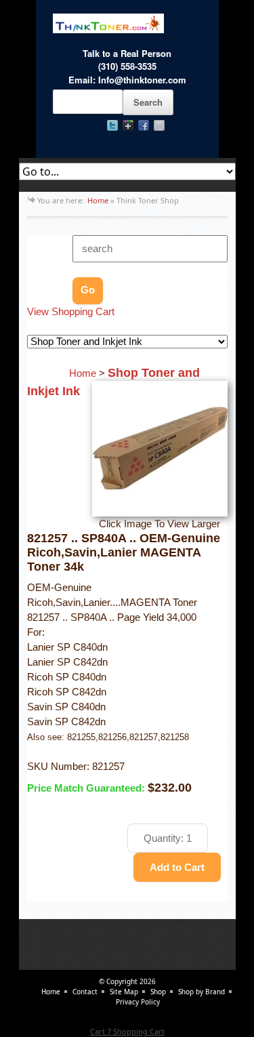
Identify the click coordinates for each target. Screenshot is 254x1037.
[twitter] (112, 125)
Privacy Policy (138, 1001)
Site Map (124, 991)
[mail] (159, 125)
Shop (158, 991)
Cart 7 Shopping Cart (127, 1031)
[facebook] (143, 125)
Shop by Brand (201, 991)
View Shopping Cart (70, 311)
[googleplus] (128, 125)
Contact (85, 991)
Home (97, 200)
